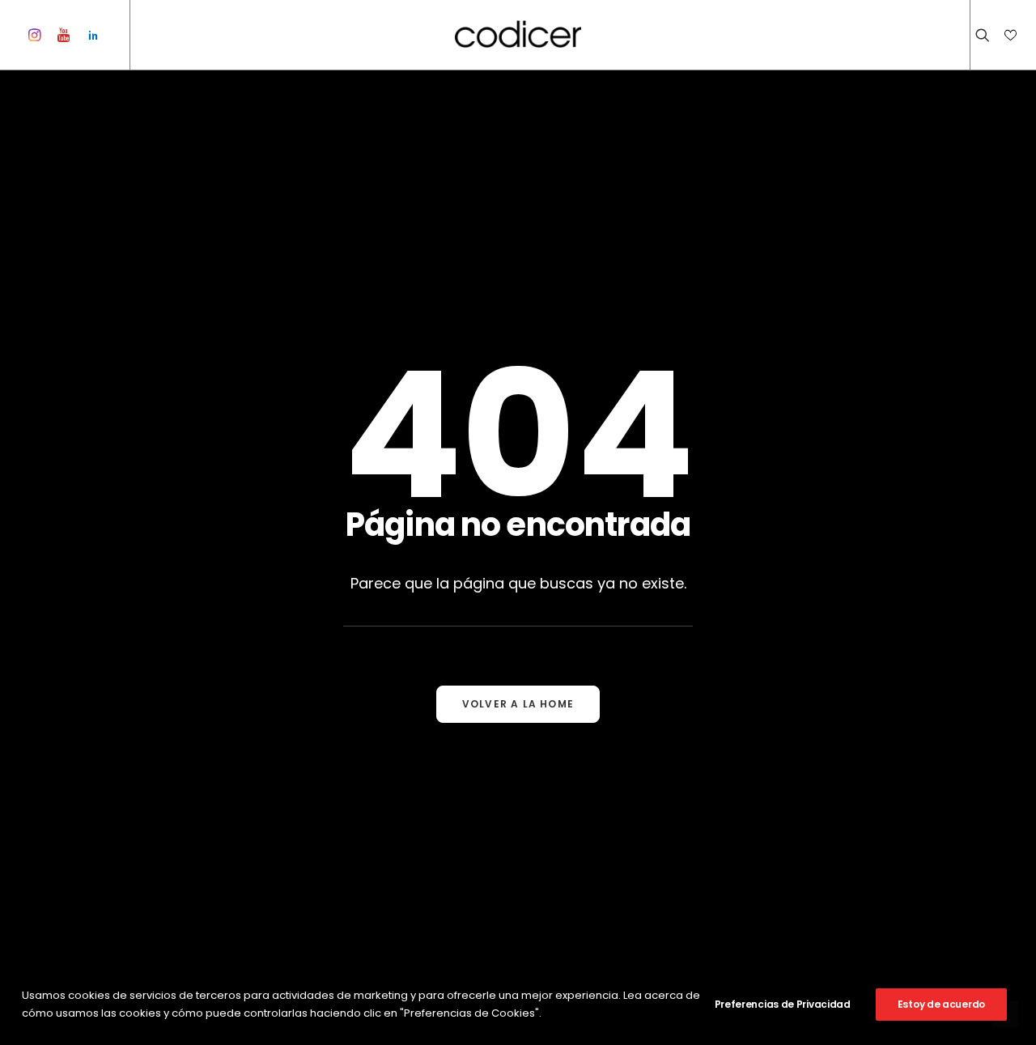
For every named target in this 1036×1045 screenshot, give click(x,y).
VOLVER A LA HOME (518, 704)
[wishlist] (1009, 35)
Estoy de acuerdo (941, 1004)
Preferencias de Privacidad (783, 1004)
